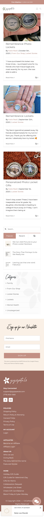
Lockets (10, 299)
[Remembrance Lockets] (22, 99)
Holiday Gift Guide (11, 474)
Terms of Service (15, 363)
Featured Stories (10, 464)
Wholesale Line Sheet (12, 487)
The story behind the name (14, 461)
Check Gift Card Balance (13, 491)
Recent (22, 236)
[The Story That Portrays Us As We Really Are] (8, 253)
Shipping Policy (9, 411)
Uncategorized (13, 310)
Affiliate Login (9, 447)
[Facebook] (5, 400)
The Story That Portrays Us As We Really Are (25, 253)
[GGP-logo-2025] (8, 6)
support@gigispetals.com (14, 391)
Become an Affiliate (11, 443)
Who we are (8, 455)
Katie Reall (12, 51)
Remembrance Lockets (19, 116)
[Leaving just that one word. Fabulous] (8, 263)
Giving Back (8, 458)
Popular (9, 236)
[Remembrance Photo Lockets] (22, 27)
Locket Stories (31, 53)
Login (5, 433)
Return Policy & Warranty (13, 415)
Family (10, 283)
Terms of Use (8, 425)
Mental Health (13, 305)
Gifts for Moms (9, 481)
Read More (10, 77)
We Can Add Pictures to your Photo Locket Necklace (25, 243)
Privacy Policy (9, 421)
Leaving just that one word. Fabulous (24, 264)
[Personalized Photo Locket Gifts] (22, 165)
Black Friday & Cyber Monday (15, 494)
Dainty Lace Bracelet (21, 513)
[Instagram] (11, 400)
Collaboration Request (12, 484)
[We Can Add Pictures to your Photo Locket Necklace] (8, 242)
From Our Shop (18, 53)
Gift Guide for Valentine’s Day (15, 477)
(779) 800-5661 (9, 395)
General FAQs (9, 418)
